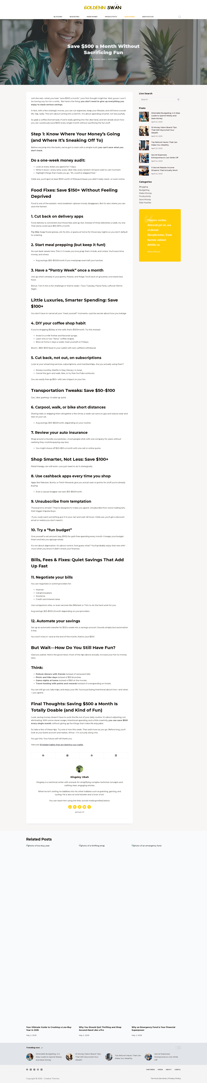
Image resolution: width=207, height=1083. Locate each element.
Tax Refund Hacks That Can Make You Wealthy (128, 1057)
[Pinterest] (92, 755)
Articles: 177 (79, 812)
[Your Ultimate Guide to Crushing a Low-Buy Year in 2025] (50, 933)
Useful (178, 1069)
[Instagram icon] (84, 807)
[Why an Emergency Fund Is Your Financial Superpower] (156, 933)
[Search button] (178, 99)
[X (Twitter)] (67, 755)
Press (160, 1069)
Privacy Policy (174, 1078)
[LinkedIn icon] (70, 807)
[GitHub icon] (89, 807)
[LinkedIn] (116, 755)
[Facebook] (43, 755)
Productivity (111, 17)
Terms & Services (159, 1078)
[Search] (179, 17)
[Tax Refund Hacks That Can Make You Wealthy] (144, 145)
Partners (150, 1069)
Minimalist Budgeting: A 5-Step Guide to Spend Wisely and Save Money (165, 116)
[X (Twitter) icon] (79, 807)
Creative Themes (51, 1078)
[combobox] (157, 99)
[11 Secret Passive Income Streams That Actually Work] (144, 171)
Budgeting (74, 17)
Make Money (92, 17)
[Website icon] (75, 807)
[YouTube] (41, 1069)
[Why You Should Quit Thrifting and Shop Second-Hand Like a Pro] (103, 933)
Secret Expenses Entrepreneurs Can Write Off (166, 1057)
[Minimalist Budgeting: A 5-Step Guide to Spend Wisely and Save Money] (144, 117)
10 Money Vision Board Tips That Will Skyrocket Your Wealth (164, 130)
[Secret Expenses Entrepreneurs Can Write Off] (144, 158)
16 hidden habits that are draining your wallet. (61, 745)
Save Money (129, 17)
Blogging (58, 17)
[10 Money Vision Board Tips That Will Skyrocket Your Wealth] (144, 131)
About (169, 1069)
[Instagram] (34, 1069)
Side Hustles (147, 17)
